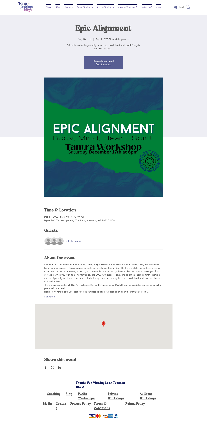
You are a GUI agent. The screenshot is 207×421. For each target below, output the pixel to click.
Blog (69, 394)
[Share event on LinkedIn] (59, 367)
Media (47, 403)
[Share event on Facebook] (45, 367)
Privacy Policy (80, 403)
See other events (103, 64)
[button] (188, 7)
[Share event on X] (52, 367)
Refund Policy (135, 403)
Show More (49, 296)
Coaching (53, 394)
